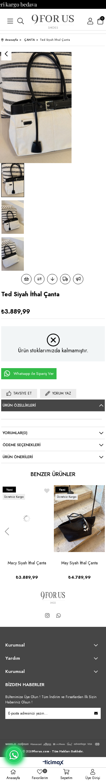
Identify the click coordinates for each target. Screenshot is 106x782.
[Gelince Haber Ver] (78, 279)
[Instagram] (47, 615)
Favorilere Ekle (50, 490)
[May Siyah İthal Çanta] (30, 518)
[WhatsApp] (58, 615)
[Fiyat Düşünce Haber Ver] (52, 279)
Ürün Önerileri (18, 457)
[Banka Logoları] (53, 744)
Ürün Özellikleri (19, 405)
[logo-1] (53, 597)
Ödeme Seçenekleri (22, 445)
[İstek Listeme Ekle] (26, 279)
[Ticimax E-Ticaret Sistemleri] (53, 763)
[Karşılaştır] (39, 279)
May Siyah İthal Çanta (30, 563)
